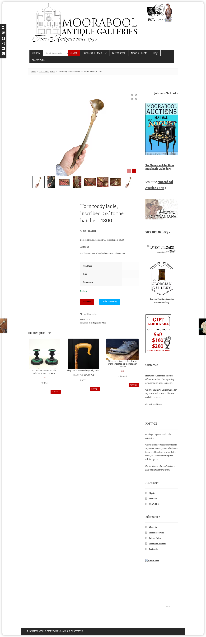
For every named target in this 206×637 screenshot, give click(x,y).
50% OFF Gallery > (157, 232)
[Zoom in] (134, 171)
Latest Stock (118, 53)
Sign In (152, 493)
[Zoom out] (129, 171)
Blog (155, 53)
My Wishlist (154, 504)
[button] (134, 97)
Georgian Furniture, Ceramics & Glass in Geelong (162, 301)
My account (38, 59)
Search (74, 53)
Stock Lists (43, 71)
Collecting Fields (95, 323)
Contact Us (153, 549)
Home (33, 71)
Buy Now (87, 301)
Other (52, 71)
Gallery (36, 53)
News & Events (139, 53)
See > (159, 167)
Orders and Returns (157, 543)
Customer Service (156, 533)
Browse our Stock (92, 53)
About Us (153, 527)
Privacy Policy (155, 538)
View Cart (153, 498)
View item (55, 392)
